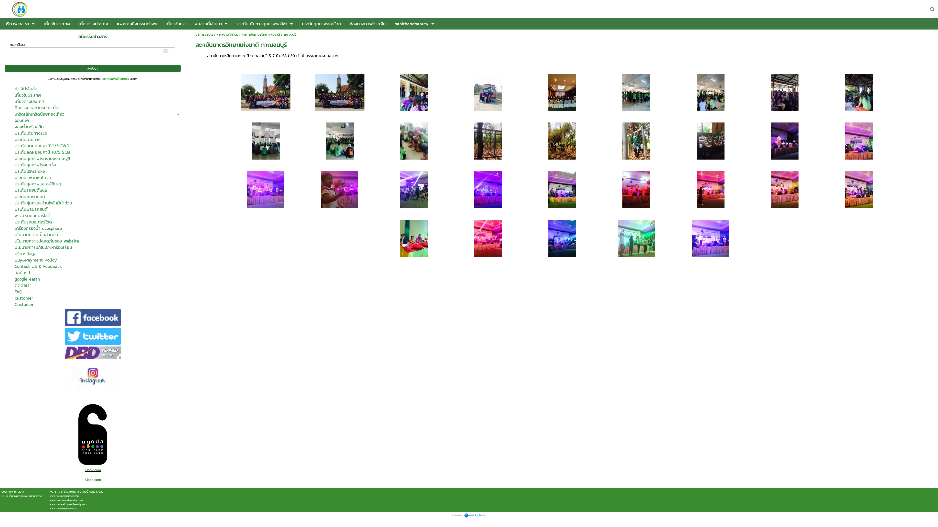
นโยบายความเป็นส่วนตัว (115, 79)
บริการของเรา (205, 34)
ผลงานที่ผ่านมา (229, 34)
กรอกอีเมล (17, 44)
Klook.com (93, 470)
